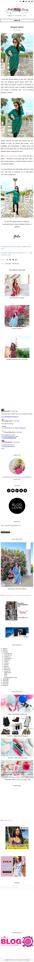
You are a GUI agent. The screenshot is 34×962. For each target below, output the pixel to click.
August (6, 660)
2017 (4, 682)
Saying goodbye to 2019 (10, 677)
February (6, 669)
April (5, 666)
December (7, 653)
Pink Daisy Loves (13, 959)
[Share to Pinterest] (13, 259)
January (6, 671)
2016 (4, 684)
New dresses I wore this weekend (17, 589)
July (5, 661)
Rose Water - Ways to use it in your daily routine (18, 779)
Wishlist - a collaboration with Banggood (17, 736)
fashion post (15, 263)
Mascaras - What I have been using (17, 757)
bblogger (8, 263)
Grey (5, 676)
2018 (4, 680)
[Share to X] (10, 259)
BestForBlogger (26, 959)
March (6, 668)
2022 (4, 648)
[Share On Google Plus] (16, 259)
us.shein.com (27, 252)
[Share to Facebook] (7, 259)
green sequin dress (10, 156)
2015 (4, 685)
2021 (4, 650)
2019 (4, 679)
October (6, 656)
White (5, 674)
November (7, 655)
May (5, 664)
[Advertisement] (17, 910)
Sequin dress (7, 672)
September (7, 658)
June (5, 663)
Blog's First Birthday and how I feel (17, 714)
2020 (4, 652)
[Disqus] (17, 386)
